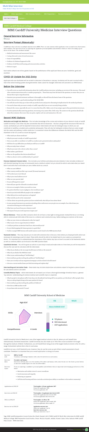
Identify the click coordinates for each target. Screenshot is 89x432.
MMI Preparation (49, 14)
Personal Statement (64, 14)
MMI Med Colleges (10, 18)
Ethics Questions (16, 14)
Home (6, 14)
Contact (21, 18)
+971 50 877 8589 (21, 2)
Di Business (78, 429)
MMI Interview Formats (33, 14)
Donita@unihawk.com (9, 2)
